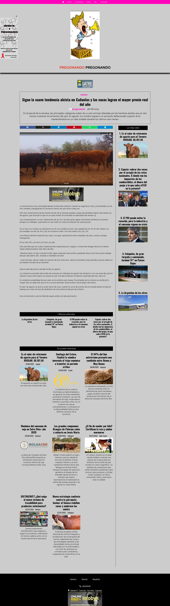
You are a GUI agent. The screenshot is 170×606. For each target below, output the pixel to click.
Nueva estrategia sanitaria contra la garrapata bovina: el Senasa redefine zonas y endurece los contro (66, 502)
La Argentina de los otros (30, 320)
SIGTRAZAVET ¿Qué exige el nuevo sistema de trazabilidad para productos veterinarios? (34, 501)
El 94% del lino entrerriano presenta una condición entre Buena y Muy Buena (99, 359)
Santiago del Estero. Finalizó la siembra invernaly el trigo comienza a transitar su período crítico (66, 360)
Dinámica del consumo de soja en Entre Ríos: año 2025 (34, 429)
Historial (84, 579)
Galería (105, 134)
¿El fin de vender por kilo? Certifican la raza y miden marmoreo (98, 429)
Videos (88, 2)
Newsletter (104, 2)
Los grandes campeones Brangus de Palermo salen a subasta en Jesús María (66, 429)
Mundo (69, 2)
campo (84, 94)
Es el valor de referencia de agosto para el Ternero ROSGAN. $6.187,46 (33, 357)
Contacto (73, 579)
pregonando (78, 109)
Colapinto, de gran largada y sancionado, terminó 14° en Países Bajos (54, 323)
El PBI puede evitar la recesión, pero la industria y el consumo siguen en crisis (78, 323)
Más (95, 2)
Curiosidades (79, 2)
